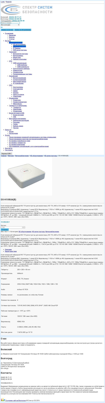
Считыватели (18, 89)
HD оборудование (36, 156)
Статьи (11, 39)
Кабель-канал (18, 126)
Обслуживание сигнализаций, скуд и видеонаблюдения (29, 146)
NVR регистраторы (20, 50)
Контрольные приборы (21, 68)
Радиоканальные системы (22, 74)
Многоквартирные (19, 81)
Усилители (17, 100)
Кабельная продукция (21, 120)
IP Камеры (17, 48)
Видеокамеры (18, 56)
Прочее (15, 128)
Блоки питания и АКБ (16, 113)
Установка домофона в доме (19, 141)
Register (9, 2)
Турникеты (17, 107)
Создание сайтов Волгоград (15, 400)
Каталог (8, 41)
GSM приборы (22, 65)
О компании (9, 33)
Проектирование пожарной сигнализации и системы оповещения (32, 137)
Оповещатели (18, 72)
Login (3, 2)
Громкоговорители (20, 102)
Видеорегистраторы (20, 54)
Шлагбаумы (17, 109)
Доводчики (17, 96)
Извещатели (17, 70)
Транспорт (13, 52)
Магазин (11, 156)
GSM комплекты (23, 67)
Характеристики (11, 251)
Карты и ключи (18, 94)
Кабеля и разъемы (19, 59)
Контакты (8, 148)
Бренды (12, 37)
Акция (11, 131)
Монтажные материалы (17, 119)
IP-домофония (18, 83)
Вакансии (12, 35)
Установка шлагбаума (17, 144)
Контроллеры (18, 87)
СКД (10, 85)
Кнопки (15, 93)
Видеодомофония (19, 78)
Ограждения (17, 111)
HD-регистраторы (19, 46)
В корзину (5, 229)
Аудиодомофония (19, 80)
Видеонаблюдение (15, 43)
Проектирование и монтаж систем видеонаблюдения (28, 139)
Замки (15, 91)
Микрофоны (17, 104)
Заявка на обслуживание (22, 30)
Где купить (9, 150)
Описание (8, 249)
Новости (8, 130)
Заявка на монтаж (7, 30)
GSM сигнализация (19, 63)
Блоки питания (18, 115)
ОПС (10, 61)
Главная (3, 156)
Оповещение (13, 98)
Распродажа (13, 133)
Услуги (7, 135)
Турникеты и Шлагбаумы (18, 106)
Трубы (15, 124)
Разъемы (16, 122)
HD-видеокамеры (19, 44)
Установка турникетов (17, 143)
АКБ (14, 117)
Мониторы (17, 57)
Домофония (13, 76)
